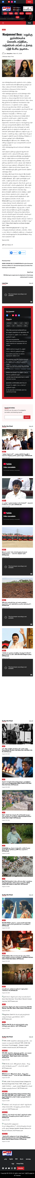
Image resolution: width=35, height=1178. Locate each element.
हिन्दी (16, 13)
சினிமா (4, 29)
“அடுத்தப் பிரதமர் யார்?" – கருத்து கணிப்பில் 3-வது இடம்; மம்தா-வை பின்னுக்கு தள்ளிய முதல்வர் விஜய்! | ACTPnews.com (17, 454)
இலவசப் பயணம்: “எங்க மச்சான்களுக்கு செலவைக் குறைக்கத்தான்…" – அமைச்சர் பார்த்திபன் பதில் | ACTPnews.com (14, 553)
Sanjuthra (9, 53)
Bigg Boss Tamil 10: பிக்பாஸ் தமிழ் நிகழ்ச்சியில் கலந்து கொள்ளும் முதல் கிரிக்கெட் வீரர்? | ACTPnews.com (15, 1025)
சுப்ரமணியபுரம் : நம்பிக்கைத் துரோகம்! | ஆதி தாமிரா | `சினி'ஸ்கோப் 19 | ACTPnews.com (15, 989)
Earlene (8, 372)
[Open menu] (3, 23)
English (10, 13)
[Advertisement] (17, 700)
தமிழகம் (8, 325)
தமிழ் (5, 13)
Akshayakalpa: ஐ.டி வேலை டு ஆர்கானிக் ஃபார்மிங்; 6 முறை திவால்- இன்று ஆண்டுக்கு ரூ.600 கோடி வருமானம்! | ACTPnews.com (16, 849)
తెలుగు (21, 13)
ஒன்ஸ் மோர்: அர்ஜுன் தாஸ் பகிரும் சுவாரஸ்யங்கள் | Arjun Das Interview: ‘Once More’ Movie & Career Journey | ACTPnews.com (17, 1007)
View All (31, 283)
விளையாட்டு (19, 325)
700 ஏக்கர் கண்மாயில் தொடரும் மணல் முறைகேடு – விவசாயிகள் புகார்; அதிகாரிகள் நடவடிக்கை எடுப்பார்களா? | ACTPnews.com (16, 604)
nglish (29, 2)
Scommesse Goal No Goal (14, 359)
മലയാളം (28, 13)
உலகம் (4, 746)
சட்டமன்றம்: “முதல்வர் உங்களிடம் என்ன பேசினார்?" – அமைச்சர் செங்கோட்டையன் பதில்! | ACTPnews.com (17, 503)
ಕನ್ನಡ (17, 17)
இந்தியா (4, 451)
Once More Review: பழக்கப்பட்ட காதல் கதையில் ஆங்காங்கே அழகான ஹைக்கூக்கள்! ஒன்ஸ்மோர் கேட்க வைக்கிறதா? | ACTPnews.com (16, 924)
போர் (13, 325)
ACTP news (28, 1173)
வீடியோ (25, 325)
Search (27, 417)
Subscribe (20, 1168)
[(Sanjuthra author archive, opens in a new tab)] (3, 54)
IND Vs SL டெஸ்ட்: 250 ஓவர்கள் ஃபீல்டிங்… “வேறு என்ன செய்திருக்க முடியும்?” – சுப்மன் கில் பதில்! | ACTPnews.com (16, 1074)
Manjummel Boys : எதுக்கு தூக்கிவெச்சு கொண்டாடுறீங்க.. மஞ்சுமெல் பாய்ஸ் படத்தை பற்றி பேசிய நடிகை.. (17, 41)
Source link (5, 240)
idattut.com (9, 349)
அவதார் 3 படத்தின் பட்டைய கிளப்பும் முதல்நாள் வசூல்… (17, 362)
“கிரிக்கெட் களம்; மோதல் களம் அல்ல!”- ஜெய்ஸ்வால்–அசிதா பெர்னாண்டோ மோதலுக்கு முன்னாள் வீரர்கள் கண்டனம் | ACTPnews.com (16, 1116)
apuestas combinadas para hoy (15, 383)
